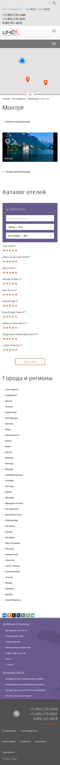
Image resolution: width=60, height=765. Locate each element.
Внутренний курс (12, 9)
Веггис (8, 452)
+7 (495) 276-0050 (13, 19)
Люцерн (9, 537)
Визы (8, 658)
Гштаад (9, 486)
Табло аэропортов (15, 653)
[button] (28, 79)
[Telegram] (32, 615)
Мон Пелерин (12, 543)
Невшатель (11, 554)
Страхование (12, 641)
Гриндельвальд (14, 474)
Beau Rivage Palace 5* (13, 312)
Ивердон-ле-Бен (14, 503)
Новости (25, 741)
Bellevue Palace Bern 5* (14, 323)
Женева (9, 497)
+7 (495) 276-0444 (13, 15)
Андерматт (11, 395)
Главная (6, 98)
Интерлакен (12, 508)
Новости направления (17, 121)
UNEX (11, 33)
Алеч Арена (11, 389)
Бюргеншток (12, 434)
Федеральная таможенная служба (24, 678)
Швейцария (34, 98)
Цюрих (9, 594)
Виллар (9, 463)
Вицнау (9, 469)
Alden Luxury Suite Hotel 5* (16, 256)
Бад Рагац (10, 412)
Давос (8, 491)
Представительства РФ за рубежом (25, 690)
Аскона (9, 406)
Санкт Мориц (12, 565)
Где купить (8, 752)
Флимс (8, 582)
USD (28, 9)
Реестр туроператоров (18, 695)
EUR (40, 9)
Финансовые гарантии (18, 647)
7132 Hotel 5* (9, 245)
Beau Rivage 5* (10, 301)
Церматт (10, 588)
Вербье (9, 457)
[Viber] (23, 615)
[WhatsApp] (28, 615)
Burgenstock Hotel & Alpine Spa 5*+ (20, 334)
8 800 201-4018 (12, 23)
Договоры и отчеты (16, 630)
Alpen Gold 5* (9, 267)
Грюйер (9, 480)
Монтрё (9, 548)
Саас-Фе (9, 560)
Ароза (8, 400)
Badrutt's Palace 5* (12, 279)
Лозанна (10, 525)
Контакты (40, 741)
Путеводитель (19, 98)
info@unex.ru (50, 723)
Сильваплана (12, 571)
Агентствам (8, 741)
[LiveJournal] (18, 615)
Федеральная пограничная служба (24, 684)
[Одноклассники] (9, 615)
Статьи (9, 664)
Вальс (8, 440)
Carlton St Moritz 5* (12, 345)
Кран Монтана (13, 514)
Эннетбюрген (12, 599)
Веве (8, 446)
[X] (14, 615)
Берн (8, 429)
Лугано (9, 531)
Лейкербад (11, 520)
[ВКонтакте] (4, 615)
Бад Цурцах (11, 417)
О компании (9, 730)
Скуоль (9, 577)
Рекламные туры (14, 636)
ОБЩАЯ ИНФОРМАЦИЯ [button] (18, 171)
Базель (9, 423)
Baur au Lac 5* (9, 290)
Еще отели (30, 361)
